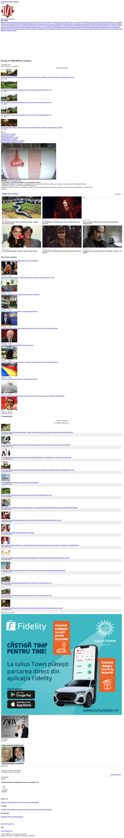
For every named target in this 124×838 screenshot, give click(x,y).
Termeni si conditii (6, 802)
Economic (20, 809)
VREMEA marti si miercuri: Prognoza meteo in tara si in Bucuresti (20, 294)
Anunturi (16, 1)
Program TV (9, 831)
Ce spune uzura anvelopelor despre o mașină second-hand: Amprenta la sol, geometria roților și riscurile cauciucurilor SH (35, 445)
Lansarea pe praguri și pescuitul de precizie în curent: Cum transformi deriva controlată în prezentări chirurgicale (33, 570)
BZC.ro (7, 19)
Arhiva (7, 1)
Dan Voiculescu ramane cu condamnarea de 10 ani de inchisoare (19, 260)
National (29, 809)
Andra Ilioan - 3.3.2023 (7, 136)
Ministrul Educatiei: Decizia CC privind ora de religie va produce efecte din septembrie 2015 (27, 277)
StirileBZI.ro (4, 816)
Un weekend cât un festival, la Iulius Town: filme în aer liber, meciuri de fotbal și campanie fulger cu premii (31, 127)
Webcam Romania (18, 816)
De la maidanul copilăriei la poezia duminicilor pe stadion (44, 29)
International (35, 809)
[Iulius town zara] (14, 737)
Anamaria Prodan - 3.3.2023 (9, 139)
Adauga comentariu (7, 413)
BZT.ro (3, 19)
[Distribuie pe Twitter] (3, 80)
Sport (24, 809)
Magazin (14, 809)
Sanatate (41, 809)
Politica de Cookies (17, 802)
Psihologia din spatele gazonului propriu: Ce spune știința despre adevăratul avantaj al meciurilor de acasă (31, 520)
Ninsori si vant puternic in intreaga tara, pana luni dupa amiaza (19, 379)
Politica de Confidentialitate (31, 802)
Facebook (14, 180)
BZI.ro (10, 816)
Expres (9, 809)
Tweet (9, 180)
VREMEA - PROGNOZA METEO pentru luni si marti (17, 345)
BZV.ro (12, 19)
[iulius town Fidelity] (61, 714)
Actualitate (4, 809)
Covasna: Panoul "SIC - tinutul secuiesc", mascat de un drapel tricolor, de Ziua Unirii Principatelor (29, 362)
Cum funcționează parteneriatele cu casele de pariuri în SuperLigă (61, 25)
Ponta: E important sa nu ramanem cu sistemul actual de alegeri (19, 311)
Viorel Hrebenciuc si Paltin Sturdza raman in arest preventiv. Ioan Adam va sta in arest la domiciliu (29, 328)
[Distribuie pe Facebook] (1, 80)
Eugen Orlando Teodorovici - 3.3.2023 (12, 142)
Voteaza (4, 791)
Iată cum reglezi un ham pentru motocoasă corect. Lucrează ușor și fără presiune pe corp (26, 90)
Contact (11, 1)
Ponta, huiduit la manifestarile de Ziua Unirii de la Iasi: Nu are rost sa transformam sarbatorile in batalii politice (32, 396)
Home (2, 1)
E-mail (19, 180)
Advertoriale (48, 809)
